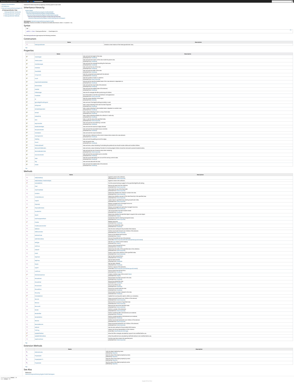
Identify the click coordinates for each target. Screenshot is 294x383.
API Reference (5, 6)
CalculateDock (38, 183)
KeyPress (37, 260)
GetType (37, 242)
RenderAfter (38, 313)
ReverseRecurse (39, 324)
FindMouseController (40, 226)
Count (36, 78)
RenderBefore (38, 317)
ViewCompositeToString (121, 331)
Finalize (37, 222)
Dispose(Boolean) (39, 208)
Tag (36, 161)
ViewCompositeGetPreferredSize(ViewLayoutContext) (128, 239)
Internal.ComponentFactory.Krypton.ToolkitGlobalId (39, 12)
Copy (290, 29)
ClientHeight (38, 57)
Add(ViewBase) (39, 177)
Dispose (37, 204)
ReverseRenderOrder (40, 151)
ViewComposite (95, 79)
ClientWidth (38, 71)
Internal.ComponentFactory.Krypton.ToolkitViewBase (41, 13)
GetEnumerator (39, 231)
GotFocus (37, 246)
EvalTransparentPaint (40, 218)
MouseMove (38, 289)
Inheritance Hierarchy (34, 7)
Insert (36, 253)
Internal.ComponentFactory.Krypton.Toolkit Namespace (39, 374)
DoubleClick (38, 211)
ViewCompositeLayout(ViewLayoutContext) (125, 268)
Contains (37, 193)
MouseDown (38, 278)
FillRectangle (38, 92)
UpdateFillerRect (39, 333)
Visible (36, 164)
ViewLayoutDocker (40, 44)
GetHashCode (38, 235)
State (36, 158)
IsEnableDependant (40, 109)
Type (114, 241)
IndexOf (37, 249)
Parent (36, 142)
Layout (36, 267)
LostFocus (37, 271)
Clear (36, 186)
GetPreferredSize (39, 239)
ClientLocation (38, 60)
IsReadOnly (38, 116)
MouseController (39, 129)
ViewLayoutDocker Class (10, 10)
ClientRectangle (39, 64)
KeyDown (37, 257)
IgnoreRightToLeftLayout (41, 102)
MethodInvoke (39, 352)
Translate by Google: (5, 377)
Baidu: (2, 379)
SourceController (39, 154)
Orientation (38, 133)
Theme (31, 1)
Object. (130, 274)
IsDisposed (38, 105)
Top (26, 47)
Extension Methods (33, 345)
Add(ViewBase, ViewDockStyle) (43, 180)
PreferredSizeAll (39, 145)
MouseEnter (38, 282)
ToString (37, 330)
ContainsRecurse (39, 197)
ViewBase (94, 57)
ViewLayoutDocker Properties (12, 14)
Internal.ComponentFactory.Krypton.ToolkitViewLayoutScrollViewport (46, 18)
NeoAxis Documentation (8, 4)
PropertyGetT (39, 359)
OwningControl (39, 136)
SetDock (37, 327)
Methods (28, 171)
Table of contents (22, 1)
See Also (28, 369)
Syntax (27, 25)
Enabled (37, 89)
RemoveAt (37, 306)
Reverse (37, 320)
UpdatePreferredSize (40, 336)
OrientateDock (38, 296)
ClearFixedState (39, 190)
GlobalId (93, 100)
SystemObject (29, 10)
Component (38, 75)
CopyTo (37, 200)
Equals (36, 215)
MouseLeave (38, 285)
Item (36, 120)
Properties (29, 50)
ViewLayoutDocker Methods (11, 16)
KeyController (38, 123)
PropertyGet (38, 355)
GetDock (37, 228)
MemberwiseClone (40, 275)
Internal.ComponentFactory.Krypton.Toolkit (12, 8)
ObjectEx (114, 353)
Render (37, 310)
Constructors (30, 38)
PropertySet (38, 363)
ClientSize (37, 67)
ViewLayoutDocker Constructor (12, 12)
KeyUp (36, 264)
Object (118, 215)
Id (35, 99)
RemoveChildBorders (40, 148)
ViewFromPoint (39, 339)
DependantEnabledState (41, 82)
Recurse (37, 299)
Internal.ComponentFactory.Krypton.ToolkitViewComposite (42, 15)
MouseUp (37, 293)
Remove (37, 302)
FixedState (37, 95)
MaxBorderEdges (39, 126)
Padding (37, 139)
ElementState (38, 85)
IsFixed (37, 112)
